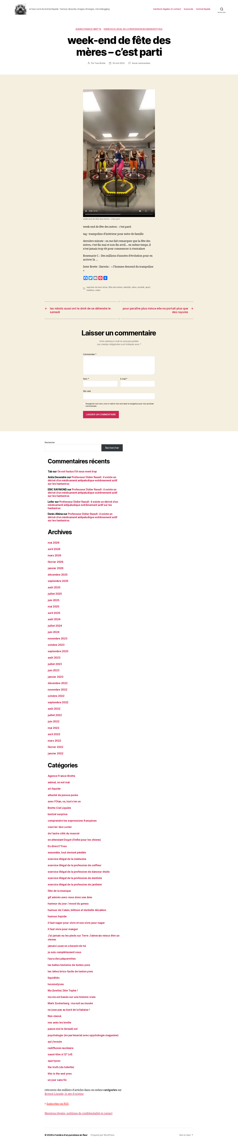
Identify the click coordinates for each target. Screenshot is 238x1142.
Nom (86, 379)
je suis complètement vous (64, 952)
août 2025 (54, 587)
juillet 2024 (55, 625)
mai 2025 (53, 606)
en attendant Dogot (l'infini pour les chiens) (74, 839)
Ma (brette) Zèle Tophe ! (63, 990)
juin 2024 (54, 632)
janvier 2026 (55, 568)
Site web (87, 391)
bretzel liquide (203, 9)
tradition (90, 290)
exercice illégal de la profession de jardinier (75, 884)
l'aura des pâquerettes (62, 958)
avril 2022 (54, 734)
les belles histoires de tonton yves (69, 965)
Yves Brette (99, 63)
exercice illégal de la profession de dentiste (75, 878)
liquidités (54, 977)
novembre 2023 (57, 638)
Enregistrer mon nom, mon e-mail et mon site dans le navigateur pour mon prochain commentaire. (120, 405)
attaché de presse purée (63, 795)
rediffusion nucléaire (60, 1048)
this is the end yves (60, 1073)
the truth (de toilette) (61, 1067)
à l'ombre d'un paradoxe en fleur (70, 1135)
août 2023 (54, 657)
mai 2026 (53, 542)
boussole (188, 9)
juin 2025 (53, 600)
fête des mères (115, 287)
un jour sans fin (57, 1079)
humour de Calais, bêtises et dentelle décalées (77, 910)
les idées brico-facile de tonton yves (70, 971)
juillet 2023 (55, 664)
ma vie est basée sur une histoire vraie (71, 997)
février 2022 (55, 747)
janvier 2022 (55, 753)
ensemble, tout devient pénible (67, 852)
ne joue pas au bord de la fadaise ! (69, 1009)
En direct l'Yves (57, 846)
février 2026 (55, 561)
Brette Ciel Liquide (59, 807)
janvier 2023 (55, 676)
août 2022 (54, 708)
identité (127, 287)
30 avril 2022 (118, 63)
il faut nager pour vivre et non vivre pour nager (76, 922)
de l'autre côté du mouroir (64, 833)
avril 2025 (54, 613)
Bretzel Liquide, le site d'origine (64, 1094)
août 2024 (54, 619)
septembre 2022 (58, 702)
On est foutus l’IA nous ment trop (77, 471)
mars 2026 (54, 555)
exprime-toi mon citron (97, 287)
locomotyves (56, 984)
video (97, 290)
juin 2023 (53, 670)
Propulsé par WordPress (102, 1135)
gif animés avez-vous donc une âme (70, 897)
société (140, 287)
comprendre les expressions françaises (72, 820)
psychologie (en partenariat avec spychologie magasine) (83, 1035)
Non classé (54, 1016)
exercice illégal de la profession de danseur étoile (133, 29)
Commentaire (89, 354)
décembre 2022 (58, 683)
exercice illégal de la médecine (67, 859)
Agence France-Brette (88, 29)
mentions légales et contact (167, 9)
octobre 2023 (56, 644)
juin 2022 (53, 721)
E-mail (123, 379)
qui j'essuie (55, 1041)
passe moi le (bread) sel (63, 1028)
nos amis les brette (59, 1022)
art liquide (54, 788)
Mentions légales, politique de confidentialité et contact (78, 1113)
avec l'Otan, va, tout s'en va (64, 801)
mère (134, 287)
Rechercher (50, 442)
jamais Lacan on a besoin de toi (67, 945)
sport (147, 287)
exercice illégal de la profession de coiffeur (75, 865)
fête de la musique (59, 890)
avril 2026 (54, 549)
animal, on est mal (59, 782)
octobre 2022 (56, 695)
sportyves (54, 1060)
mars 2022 (54, 740)
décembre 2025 (58, 574)
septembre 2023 (58, 651)
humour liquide (57, 916)
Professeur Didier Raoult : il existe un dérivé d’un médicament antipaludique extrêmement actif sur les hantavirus (82, 480)
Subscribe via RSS (57, 1103)
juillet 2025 (55, 593)
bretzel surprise (58, 814)
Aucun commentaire (141, 63)
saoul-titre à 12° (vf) (60, 1054)
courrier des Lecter (60, 827)
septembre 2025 (58, 581)
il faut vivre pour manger (63, 929)
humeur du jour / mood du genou (68, 903)
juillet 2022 (55, 715)
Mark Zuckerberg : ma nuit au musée (70, 1003)
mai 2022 (53, 727)
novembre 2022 (57, 689)
